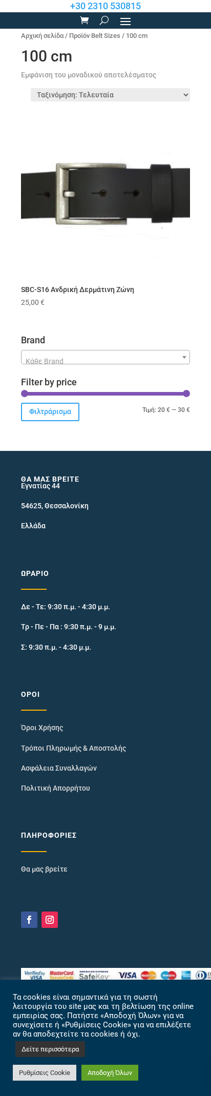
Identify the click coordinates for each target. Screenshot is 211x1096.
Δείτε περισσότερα (50, 1049)
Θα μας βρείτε (44, 869)
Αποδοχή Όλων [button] (110, 1073)
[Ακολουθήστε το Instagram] (49, 920)
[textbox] (105, 361)
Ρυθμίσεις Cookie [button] (44, 1073)
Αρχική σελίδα (42, 35)
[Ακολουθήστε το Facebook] (29, 920)
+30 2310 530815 (105, 6)
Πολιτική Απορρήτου (55, 788)
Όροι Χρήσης (42, 727)
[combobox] (105, 357)
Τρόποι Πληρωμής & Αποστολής (73, 748)
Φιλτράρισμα (50, 411)
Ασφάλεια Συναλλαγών (59, 768)
